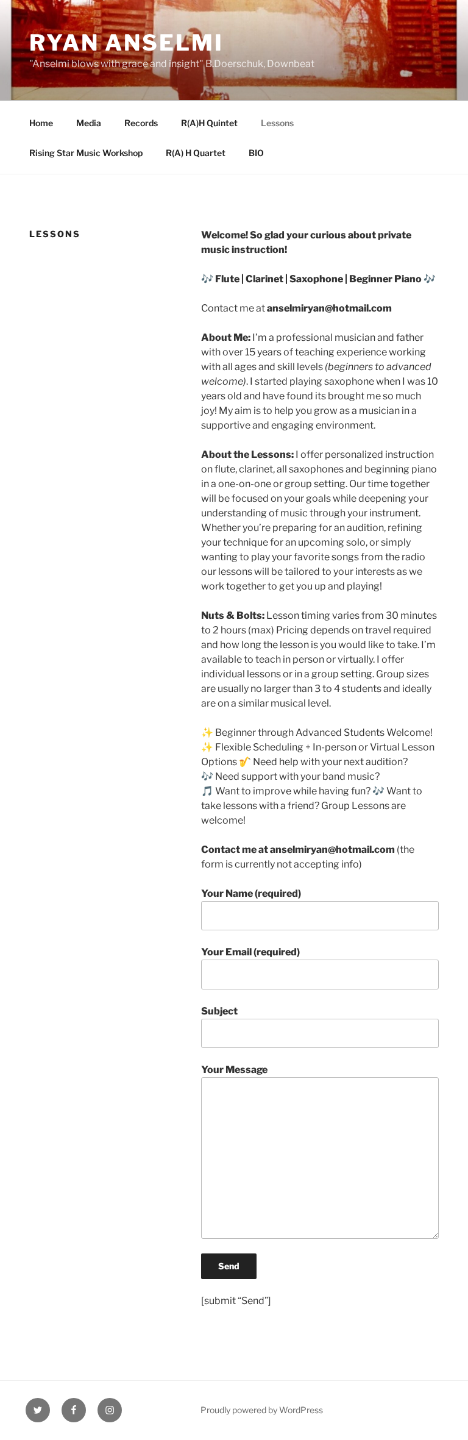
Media (88, 123)
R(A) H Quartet (195, 153)
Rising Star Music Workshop (86, 153)
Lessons (277, 123)
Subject (219, 1011)
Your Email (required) (250, 952)
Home (41, 123)
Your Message (234, 1069)
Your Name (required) (251, 893)
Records (141, 123)
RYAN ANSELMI (126, 42)
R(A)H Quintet (209, 123)
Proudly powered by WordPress (261, 1410)
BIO (256, 153)
